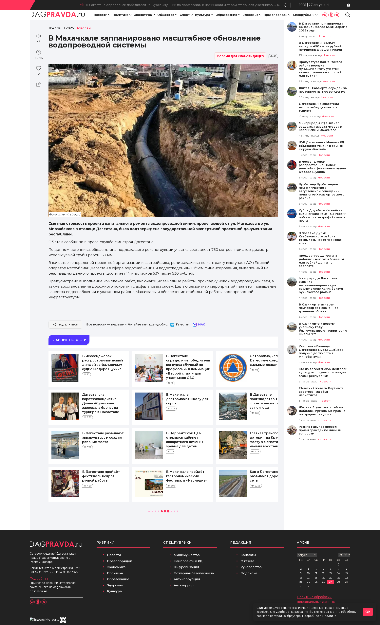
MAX (201, 324)
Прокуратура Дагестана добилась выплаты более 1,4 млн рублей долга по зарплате (321, 261)
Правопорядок (275, 15)
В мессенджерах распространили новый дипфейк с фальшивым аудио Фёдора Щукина (322, 167)
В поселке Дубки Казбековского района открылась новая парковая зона (320, 238)
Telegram (183, 324)
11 (316, 573)
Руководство (251, 567)
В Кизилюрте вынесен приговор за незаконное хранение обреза (318, 308)
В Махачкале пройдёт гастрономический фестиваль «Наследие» (186, 476)
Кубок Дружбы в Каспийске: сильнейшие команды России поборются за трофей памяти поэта (322, 215)
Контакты (248, 555)
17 (308, 577)
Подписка (249, 573)
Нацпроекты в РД (188, 561)
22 (346, 577)
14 (338, 573)
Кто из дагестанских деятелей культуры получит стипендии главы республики (323, 372)
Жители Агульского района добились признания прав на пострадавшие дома (322, 411)
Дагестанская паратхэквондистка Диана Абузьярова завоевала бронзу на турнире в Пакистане (100, 403)
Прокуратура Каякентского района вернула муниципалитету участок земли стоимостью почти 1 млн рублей (320, 69)
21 (338, 577)
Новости (100, 15)
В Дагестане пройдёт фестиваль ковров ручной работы (101, 476)
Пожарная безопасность (194, 573)
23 (300, 581)
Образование (226, 15)
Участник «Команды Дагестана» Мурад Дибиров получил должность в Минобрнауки (321, 351)
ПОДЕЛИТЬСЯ (68, 324)
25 (316, 581)
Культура (202, 15)
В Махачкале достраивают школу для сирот (187, 399)
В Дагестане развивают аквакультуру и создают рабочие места (103, 437)
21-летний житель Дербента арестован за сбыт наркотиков (321, 392)
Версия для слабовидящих (240, 56)
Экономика (143, 15)
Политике (329, 616)
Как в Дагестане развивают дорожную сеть (269, 476)
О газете (247, 561)
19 (323, 577)
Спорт (185, 15)
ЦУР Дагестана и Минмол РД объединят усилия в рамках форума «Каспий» (321, 146)
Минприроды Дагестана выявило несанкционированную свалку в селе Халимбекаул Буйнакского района (321, 285)
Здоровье (250, 15)
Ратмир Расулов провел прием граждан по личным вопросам (320, 430)
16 (301, 577)
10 (308, 573)
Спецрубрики (303, 15)
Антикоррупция (187, 579)
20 (330, 577)
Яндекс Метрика (319, 608)
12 (323, 573)
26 (323, 581)
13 (331, 573)
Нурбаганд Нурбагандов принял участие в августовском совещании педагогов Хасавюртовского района (322, 191)
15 (347, 573)
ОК (367, 612)
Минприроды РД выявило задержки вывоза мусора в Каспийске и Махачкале (320, 126)
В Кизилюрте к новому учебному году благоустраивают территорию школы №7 (323, 329)
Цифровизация (186, 567)
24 (308, 581)
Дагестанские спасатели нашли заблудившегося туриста (319, 107)
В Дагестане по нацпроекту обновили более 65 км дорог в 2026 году (323, 27)
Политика (120, 15)
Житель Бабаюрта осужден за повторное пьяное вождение (323, 89)
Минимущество (187, 555)
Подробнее (39, 578)
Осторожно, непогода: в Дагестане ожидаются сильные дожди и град (224, 5)
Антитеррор (184, 585)
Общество (165, 15)
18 (316, 577)
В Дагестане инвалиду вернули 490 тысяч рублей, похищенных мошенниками (320, 46)
